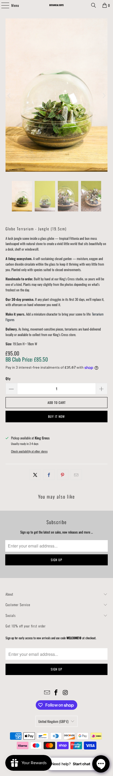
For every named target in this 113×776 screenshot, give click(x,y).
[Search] (94, 5)
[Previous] (9, 95)
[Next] (103, 95)
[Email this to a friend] (76, 474)
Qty (8, 378)
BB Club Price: (27, 359)
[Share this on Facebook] (48, 474)
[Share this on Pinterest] (62, 474)
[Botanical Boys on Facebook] (56, 692)
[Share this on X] (35, 474)
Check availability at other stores (29, 451)
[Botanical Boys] (56, 5)
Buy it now (56, 416)
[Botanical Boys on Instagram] (65, 692)
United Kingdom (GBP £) (53, 721)
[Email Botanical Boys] (47, 692)
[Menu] (2, 5)
